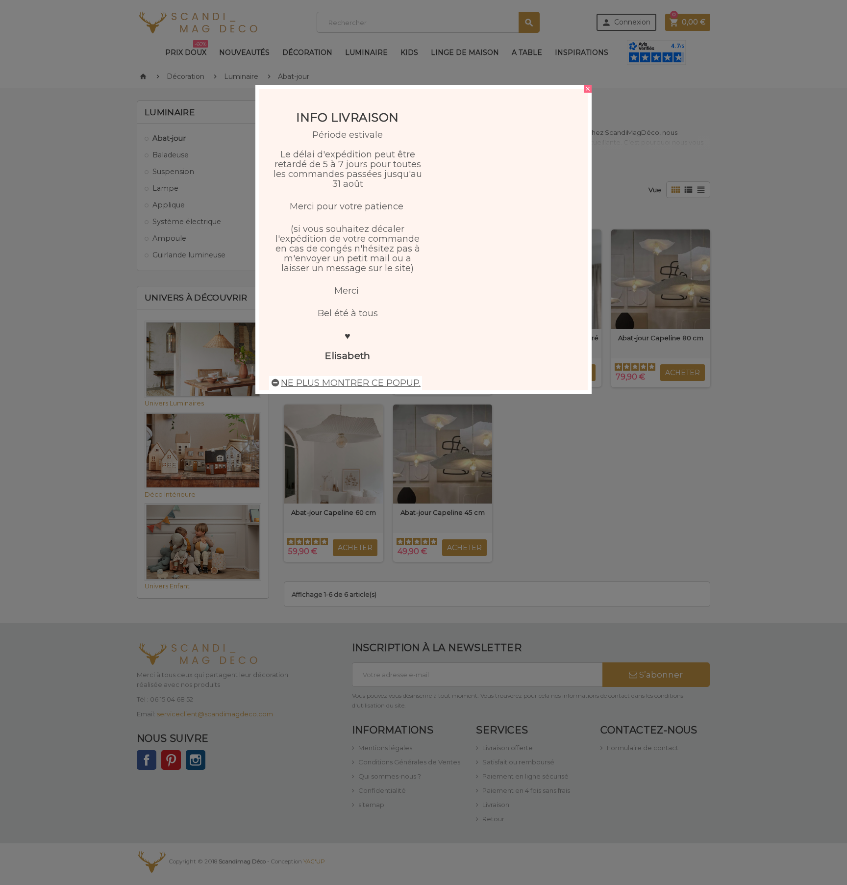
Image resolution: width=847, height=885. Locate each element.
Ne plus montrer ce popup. (351, 383)
